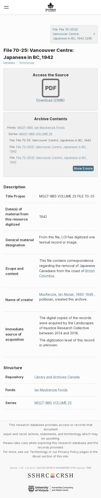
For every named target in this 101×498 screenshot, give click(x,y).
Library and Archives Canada (57, 377)
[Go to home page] (51, 7)
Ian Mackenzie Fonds (51, 390)
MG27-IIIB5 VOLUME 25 (35, 134)
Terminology (26, 62)
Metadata (9, 62)
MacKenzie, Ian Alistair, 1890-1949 (66, 294)
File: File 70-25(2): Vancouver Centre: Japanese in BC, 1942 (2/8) (72, 34)
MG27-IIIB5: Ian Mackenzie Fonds (41, 127)
